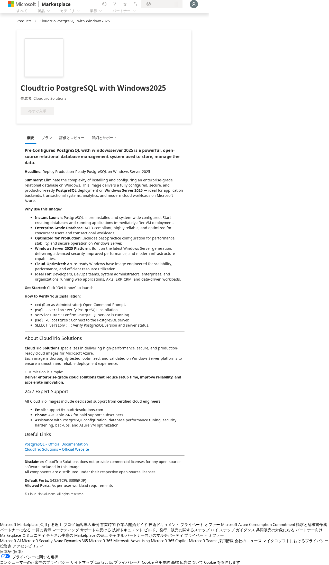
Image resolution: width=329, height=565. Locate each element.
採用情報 (226, 540)
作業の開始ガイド (132, 524)
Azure (58, 540)
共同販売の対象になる (275, 529)
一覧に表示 (41, 529)
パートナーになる (15, 529)
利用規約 (162, 562)
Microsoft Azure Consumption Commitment (258, 524)
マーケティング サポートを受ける (81, 529)
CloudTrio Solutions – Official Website (57, 449)
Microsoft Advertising (131, 540)
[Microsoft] (22, 4)
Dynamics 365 (76, 540)
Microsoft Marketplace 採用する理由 (31, 524)
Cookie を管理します (222, 562)
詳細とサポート (104, 137)
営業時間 (108, 524)
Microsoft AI (10, 540)
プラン (46, 137)
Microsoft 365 (100, 540)
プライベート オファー (200, 524)
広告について (191, 562)
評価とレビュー (72, 137)
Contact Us (104, 562)
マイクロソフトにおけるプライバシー (295, 540)
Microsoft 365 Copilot (169, 540)
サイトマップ (82, 562)
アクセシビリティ (28, 546)
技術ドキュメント (164, 524)
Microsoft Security (37, 540)
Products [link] (24, 20)
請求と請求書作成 (311, 524)
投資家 (6, 546)
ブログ (69, 524)
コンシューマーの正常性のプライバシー (34, 562)
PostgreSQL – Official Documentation (56, 444)
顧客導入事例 (87, 524)
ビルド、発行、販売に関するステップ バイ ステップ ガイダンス (199, 529)
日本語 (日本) (11, 551)
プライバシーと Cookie (134, 562)
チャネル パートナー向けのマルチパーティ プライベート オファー (166, 535)
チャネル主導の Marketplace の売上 (77, 535)
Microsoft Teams (203, 540)
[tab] (32, 137)
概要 (30, 137)
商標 (175, 562)
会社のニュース (248, 540)
